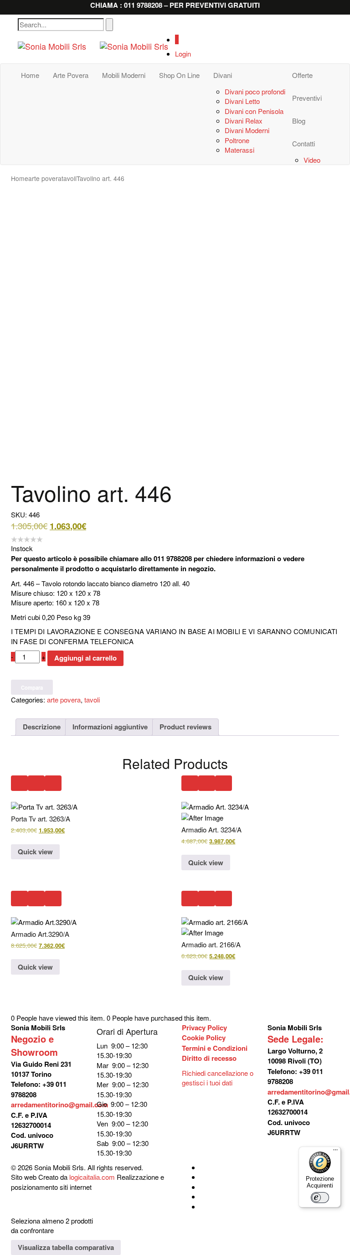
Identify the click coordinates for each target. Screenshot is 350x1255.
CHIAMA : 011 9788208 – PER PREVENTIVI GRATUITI (175, 5)
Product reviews (185, 727)
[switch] (320, 1197)
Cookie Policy (204, 1038)
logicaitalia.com (92, 1177)
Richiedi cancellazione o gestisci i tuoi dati (217, 1077)
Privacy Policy (204, 1028)
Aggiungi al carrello (85, 658)
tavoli (69, 178)
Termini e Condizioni (214, 1048)
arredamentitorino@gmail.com (59, 1105)
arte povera (45, 178)
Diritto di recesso (209, 1058)
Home (19, 178)
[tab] (41, 727)
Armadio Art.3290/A (40, 934)
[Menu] (335, 1152)
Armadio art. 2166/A (211, 944)
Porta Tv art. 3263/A (40, 818)
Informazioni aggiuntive (110, 727)
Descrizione (42, 727)
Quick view (35, 852)
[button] (19, 783)
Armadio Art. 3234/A (211, 829)
